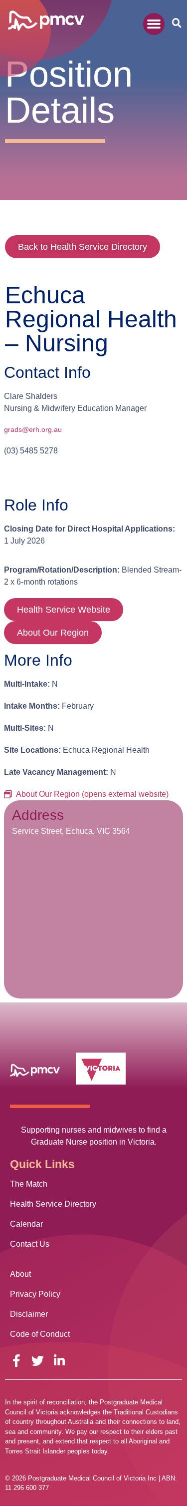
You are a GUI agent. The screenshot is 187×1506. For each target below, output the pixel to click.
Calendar (26, 1224)
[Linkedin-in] (59, 1360)
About (20, 1274)
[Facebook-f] (16, 1360)
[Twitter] (37, 1360)
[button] (154, 24)
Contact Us (29, 1244)
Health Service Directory (53, 1204)
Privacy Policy (35, 1294)
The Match (28, 1184)
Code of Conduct (40, 1334)
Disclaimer (29, 1314)
